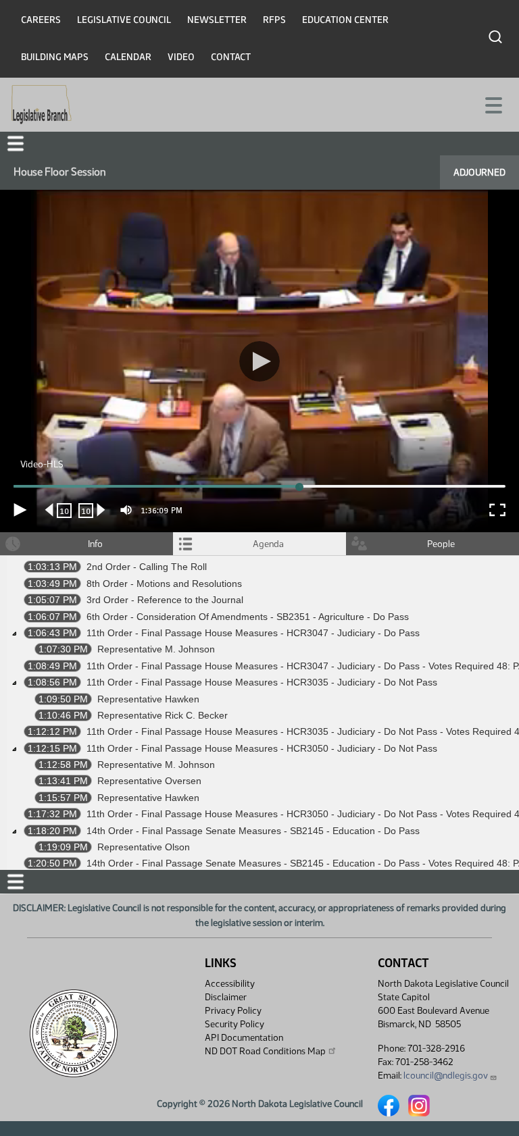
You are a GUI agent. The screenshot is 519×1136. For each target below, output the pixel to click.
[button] (259, 568)
